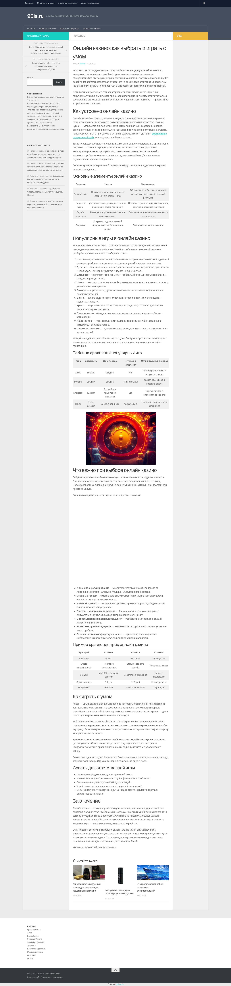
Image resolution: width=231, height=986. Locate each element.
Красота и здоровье (67, 3)
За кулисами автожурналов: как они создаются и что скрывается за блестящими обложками (45, 166)
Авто (29, 933)
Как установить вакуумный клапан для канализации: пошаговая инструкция (87, 887)
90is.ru (35, 16)
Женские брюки (34, 939)
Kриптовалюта (33, 929)
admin (82, 64)
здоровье (31, 945)
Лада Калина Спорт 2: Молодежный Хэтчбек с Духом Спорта (45, 191)
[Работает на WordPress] (38, 977)
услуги (30, 958)
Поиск (30, 77)
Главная (29, 3)
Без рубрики (32, 936)
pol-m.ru (120, 984)
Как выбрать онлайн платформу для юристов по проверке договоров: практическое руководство (45, 154)
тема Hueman (57, 977)
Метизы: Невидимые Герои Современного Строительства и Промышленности (45, 204)
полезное (79, 36)
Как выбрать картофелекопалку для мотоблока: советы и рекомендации (45, 179)
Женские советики (90, 3)
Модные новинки (45, 3)
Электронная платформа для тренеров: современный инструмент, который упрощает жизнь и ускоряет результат (45, 113)
